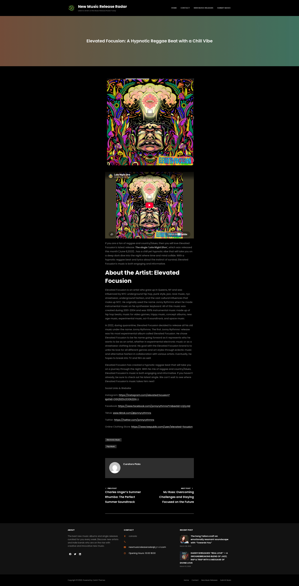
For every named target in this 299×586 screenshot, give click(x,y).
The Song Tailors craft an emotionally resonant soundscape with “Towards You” (209, 539)
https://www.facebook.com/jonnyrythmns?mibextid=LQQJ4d (154, 406)
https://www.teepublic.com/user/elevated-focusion (162, 426)
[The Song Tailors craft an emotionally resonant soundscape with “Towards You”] (184, 539)
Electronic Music (113, 440)
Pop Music (111, 446)
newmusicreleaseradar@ (142, 547)
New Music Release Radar (102, 6)
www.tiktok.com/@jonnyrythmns (132, 413)
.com (163, 547)
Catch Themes (99, 580)
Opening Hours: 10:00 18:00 (142, 553)
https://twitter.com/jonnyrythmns (134, 419)
